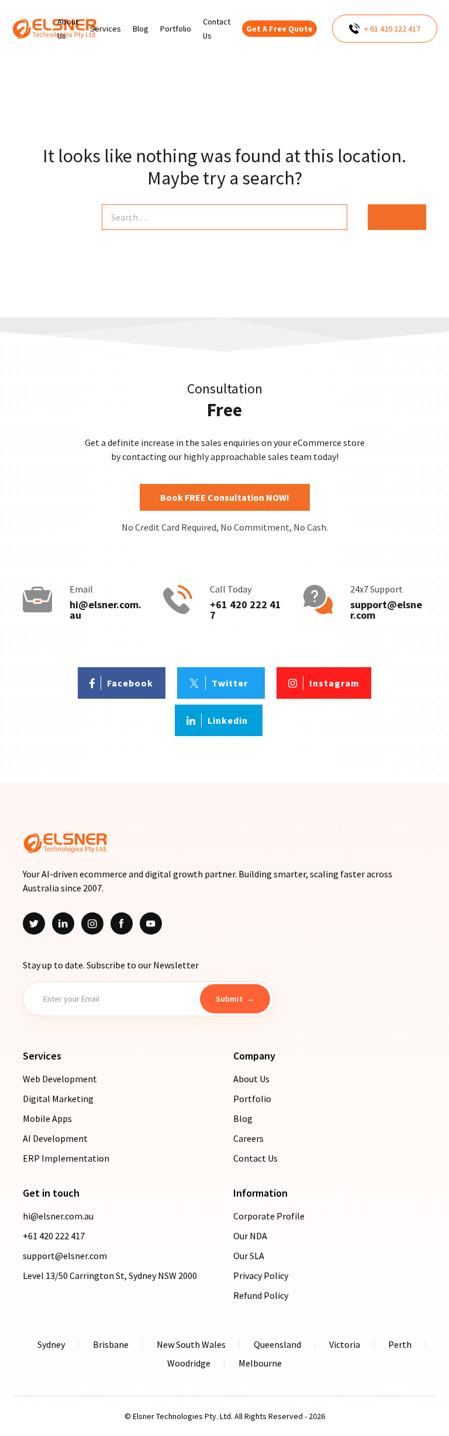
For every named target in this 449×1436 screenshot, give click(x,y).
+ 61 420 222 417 (392, 28)
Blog (243, 1118)
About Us (251, 1079)
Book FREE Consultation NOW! (224, 497)
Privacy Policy (260, 1275)
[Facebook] (121, 923)
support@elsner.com (386, 610)
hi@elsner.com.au (105, 610)
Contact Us (255, 1158)
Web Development (60, 1079)
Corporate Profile (269, 1216)
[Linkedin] (63, 923)
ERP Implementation (66, 1158)
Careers (248, 1138)
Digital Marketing (58, 1098)
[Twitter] (34, 923)
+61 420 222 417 (245, 610)
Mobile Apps (47, 1118)
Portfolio (252, 1098)
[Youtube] (151, 923)
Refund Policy (260, 1295)
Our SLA (248, 1255)
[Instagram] (92, 923)
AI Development (55, 1138)
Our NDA (250, 1236)
